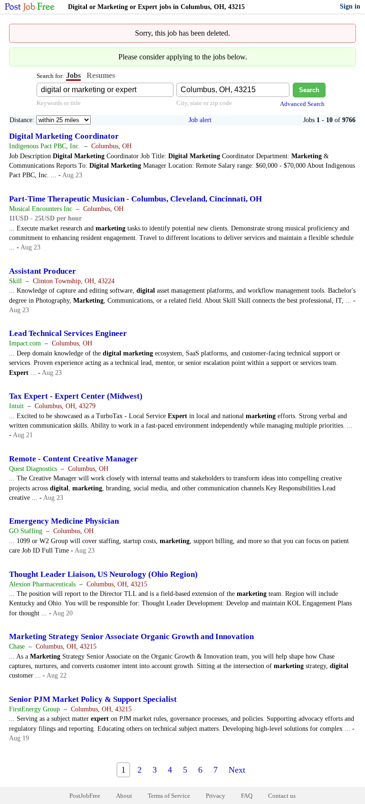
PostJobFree (84, 795)
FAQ (246, 795)
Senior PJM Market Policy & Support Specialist (93, 699)
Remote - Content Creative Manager (73, 458)
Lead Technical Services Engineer (68, 333)
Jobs (73, 75)
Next (237, 770)
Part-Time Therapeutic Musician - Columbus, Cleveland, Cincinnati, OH (135, 198)
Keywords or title (59, 102)
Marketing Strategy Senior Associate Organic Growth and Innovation (131, 636)
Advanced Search (302, 103)
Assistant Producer (42, 271)
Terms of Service (169, 795)
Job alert (200, 120)
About (124, 795)
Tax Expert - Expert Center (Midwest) (76, 396)
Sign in (350, 6)
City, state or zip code (204, 102)
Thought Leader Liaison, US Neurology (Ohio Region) (103, 574)
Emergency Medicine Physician (64, 521)
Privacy (215, 795)
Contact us (282, 795)
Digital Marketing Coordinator (64, 136)
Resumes (100, 75)
